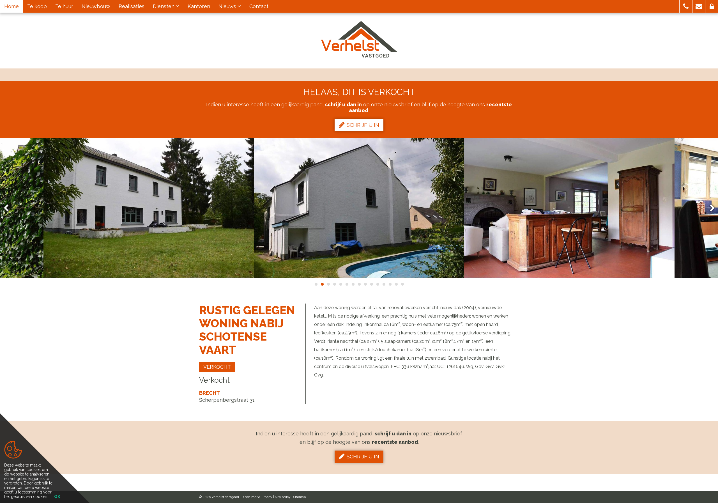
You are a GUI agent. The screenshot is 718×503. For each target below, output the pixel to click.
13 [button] (389, 284)
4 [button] (334, 284)
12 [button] (383, 284)
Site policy (283, 497)
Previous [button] (8, 208)
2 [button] (322, 284)
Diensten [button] (164, 6)
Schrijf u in (363, 125)
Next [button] (709, 208)
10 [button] (371, 284)
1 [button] (315, 284)
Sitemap (299, 497)
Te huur (64, 6)
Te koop (37, 6)
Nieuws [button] (228, 6)
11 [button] (377, 284)
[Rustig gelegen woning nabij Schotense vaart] (148, 208)
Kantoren (199, 6)
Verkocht (217, 367)
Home (11, 6)
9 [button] (365, 284)
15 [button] (402, 284)
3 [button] (328, 284)
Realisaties (131, 6)
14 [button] (396, 284)
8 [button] (359, 284)
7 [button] (352, 284)
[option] (148, 208)
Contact (258, 6)
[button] (686, 6)
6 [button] (346, 284)
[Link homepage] (359, 39)
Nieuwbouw (96, 6)
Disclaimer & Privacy (256, 497)
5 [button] (340, 284)
